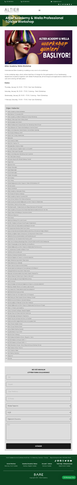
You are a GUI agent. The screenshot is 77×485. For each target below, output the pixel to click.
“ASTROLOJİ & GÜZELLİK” (15, 252)
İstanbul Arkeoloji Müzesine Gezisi (17, 254)
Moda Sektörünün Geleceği (15, 262)
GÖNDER (38, 446)
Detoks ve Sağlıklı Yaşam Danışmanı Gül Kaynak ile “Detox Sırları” (25, 233)
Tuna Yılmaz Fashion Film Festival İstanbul (19, 199)
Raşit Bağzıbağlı (12, 170)
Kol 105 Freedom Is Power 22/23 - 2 (17, 342)
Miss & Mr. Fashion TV (13, 143)
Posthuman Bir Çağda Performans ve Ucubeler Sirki (22, 321)
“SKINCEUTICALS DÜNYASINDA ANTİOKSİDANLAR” (22, 236)
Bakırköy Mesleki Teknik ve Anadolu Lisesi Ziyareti (21, 286)
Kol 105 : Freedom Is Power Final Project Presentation (22, 223)
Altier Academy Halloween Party (16, 191)
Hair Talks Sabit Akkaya (14, 156)
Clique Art (10, 355)
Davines (10, 358)
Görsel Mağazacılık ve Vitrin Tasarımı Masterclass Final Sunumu (25, 247)
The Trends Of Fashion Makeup (16, 193)
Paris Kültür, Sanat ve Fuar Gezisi (17, 204)
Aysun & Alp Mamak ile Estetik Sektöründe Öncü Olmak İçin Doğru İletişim (28, 231)
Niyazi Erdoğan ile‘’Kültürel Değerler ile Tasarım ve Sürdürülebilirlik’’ (26, 284)
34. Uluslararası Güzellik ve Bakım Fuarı (18, 249)
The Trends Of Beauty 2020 (15, 132)
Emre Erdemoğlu (12, 172)
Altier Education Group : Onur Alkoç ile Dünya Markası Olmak (24, 345)
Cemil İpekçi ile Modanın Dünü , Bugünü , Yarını (20, 337)
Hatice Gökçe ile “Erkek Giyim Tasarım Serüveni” (21, 276)
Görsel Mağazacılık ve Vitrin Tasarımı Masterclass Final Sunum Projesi (26, 305)
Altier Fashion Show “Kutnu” (15, 347)
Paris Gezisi (11, 217)
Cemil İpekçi (11, 177)
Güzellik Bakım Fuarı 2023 (15, 331)
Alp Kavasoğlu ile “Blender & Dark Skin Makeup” (20, 302)
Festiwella (10, 138)
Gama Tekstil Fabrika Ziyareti (15, 329)
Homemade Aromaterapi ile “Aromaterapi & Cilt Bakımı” (23, 268)
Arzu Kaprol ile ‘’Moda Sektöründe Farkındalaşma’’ (21, 289)
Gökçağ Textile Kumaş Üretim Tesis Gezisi (19, 270)
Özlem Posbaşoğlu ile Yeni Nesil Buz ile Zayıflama (21, 244)
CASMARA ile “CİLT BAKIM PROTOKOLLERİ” (20, 239)
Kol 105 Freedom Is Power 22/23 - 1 (17, 339)
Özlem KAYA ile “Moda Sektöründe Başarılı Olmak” (21, 225)
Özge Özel (10, 162)
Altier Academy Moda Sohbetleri (16, 111)
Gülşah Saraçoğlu (12, 175)
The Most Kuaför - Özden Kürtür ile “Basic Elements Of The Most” (25, 207)
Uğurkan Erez (11, 164)
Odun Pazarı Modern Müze (15, 324)
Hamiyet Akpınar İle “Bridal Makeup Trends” (19, 159)
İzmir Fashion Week (13, 140)
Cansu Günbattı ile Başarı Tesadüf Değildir (19, 310)
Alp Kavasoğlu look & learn (15, 122)
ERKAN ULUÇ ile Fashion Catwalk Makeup (19, 300)
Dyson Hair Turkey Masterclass (16, 135)
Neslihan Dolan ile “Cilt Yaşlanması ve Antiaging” (21, 294)
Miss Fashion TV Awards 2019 (15, 114)
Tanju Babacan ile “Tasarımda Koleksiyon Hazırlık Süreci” (23, 127)
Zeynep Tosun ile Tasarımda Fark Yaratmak (19, 313)
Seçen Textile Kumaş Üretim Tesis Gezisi (18, 260)
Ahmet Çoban (11, 186)
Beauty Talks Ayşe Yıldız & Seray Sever (18, 119)
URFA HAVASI (11, 281)
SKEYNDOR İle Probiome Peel (16, 292)
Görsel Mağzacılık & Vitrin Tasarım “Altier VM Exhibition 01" (24, 183)
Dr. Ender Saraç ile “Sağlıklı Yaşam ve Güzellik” (20, 148)
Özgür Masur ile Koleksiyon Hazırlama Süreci (20, 212)
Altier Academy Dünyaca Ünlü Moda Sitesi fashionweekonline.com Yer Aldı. (28, 209)
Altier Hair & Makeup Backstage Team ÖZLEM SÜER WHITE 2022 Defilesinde (28, 241)
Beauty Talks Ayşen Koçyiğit (15, 151)
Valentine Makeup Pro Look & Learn (17, 220)
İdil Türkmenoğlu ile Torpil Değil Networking (19, 278)
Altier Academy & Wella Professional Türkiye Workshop (22, 116)
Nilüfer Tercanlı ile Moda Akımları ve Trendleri (20, 318)
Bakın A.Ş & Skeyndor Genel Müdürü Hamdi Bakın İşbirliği (23, 130)
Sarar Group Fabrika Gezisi (15, 326)
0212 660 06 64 (10, 1)
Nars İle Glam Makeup (14, 334)
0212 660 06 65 (25, 1)
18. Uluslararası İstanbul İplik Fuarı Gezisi (18, 228)
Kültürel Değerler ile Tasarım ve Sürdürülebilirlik (20, 257)
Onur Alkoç (11, 180)
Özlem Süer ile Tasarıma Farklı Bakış (17, 265)
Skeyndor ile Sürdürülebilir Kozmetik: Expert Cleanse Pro (23, 273)
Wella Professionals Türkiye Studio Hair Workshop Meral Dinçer (24, 124)
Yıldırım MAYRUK (12, 188)
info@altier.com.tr (56, 1)
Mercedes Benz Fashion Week (15, 146)
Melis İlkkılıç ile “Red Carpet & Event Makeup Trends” (22, 297)
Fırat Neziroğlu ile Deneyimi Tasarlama (18, 316)
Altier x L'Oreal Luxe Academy (16, 308)
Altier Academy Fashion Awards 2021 (18, 196)
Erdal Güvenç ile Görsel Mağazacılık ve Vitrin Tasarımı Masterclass (25, 201)
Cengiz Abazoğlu (12, 167)
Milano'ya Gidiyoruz (13, 215)
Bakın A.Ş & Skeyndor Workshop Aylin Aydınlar (20, 154)
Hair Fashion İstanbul (13, 353)
